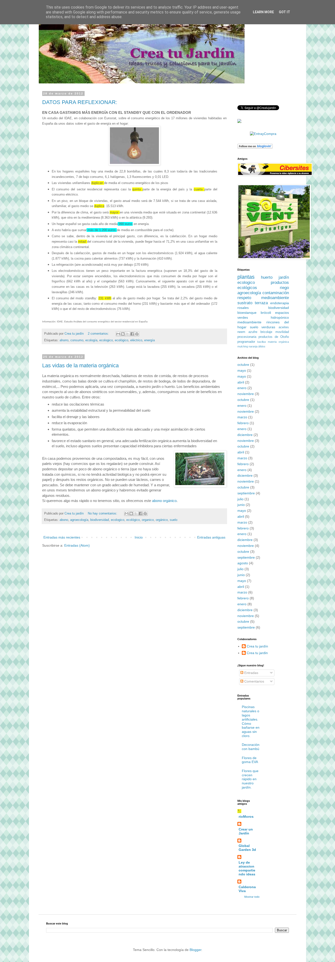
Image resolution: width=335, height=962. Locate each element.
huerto (266, 277)
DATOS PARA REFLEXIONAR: (79, 102)
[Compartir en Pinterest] (136, 333)
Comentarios (253, 681)
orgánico (162, 520)
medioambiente (249, 322)
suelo (173, 520)
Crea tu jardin (257, 653)
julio (240, 499)
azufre (252, 332)
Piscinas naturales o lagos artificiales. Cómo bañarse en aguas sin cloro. (250, 721)
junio (241, 505)
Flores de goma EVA (250, 760)
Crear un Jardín (246, 831)
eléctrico (136, 340)
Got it (284, 12)
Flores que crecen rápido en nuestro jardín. (250, 779)
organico (148, 520)
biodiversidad (99, 520)
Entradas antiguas (211, 537)
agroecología (79, 520)
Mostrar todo (251, 896)
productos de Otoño (273, 337)
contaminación (275, 292)
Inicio (139, 537)
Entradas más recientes (61, 537)
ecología (91, 340)
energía (149, 340)
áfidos (261, 346)
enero (241, 388)
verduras (268, 327)
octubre (243, 365)
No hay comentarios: (103, 513)
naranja (253, 346)
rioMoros (246, 816)
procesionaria (246, 337)
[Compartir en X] (127, 333)
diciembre (245, 435)
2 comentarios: (99, 333)
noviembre (245, 394)
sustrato (244, 303)
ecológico (121, 340)
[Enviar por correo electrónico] (118, 333)
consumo (76, 340)
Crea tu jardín (257, 646)
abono (64, 520)
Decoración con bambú (250, 747)
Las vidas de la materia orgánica (80, 365)
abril (240, 382)
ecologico (106, 340)
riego (284, 287)
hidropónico (280, 317)
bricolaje (266, 332)
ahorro (64, 340)
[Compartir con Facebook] (132, 333)
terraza (261, 303)
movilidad (282, 332)
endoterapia (279, 303)
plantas (246, 277)
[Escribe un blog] (122, 333)
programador (246, 341)
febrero (243, 423)
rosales (243, 308)
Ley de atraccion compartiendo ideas (247, 868)
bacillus (261, 341)
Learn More (263, 12)
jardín (284, 277)
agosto (242, 563)
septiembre (246, 493)
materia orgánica (278, 341)
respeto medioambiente (263, 297)
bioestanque (247, 313)
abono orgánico (164, 501)
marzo (242, 417)
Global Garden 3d (247, 848)
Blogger (195, 950)
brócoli (266, 313)
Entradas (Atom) (77, 545)
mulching (242, 346)
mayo (241, 370)
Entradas (250, 673)
